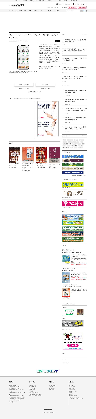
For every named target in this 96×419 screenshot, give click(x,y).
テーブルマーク (66, 147)
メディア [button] (49, 10)
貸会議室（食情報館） (74, 397)
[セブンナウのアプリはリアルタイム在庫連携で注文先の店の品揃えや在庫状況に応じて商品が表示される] (23, 57)
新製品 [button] (35, 10)
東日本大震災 (74, 145)
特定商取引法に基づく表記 (35, 394)
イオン (75, 147)
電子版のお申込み (72, 7)
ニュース (11, 41)
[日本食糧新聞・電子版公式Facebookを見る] (84, 11)
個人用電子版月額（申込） (15, 386)
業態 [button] (25, 10)
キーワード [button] (42, 10)
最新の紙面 (77, 4)
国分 (83, 143)
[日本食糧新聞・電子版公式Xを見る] (87, 11)
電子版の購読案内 (13, 385)
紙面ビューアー (61, 4)
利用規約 (31, 391)
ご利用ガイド (57, 7)
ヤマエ (69, 145)
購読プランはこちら (24, 84)
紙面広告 (51, 386)
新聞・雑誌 (41, 0)
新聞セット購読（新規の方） (15, 400)
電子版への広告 (52, 385)
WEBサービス (17, 0)
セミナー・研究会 (58, 0)
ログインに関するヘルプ (34, 91)
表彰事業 (71, 394)
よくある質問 (32, 389)
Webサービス (72, 386)
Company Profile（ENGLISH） (76, 398)
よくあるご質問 (49, 7)
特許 (71, 147)
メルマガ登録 (64, 7)
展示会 (65, 0)
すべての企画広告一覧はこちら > (79, 175)
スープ (79, 143)
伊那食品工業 (65, 143)
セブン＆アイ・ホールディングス (34, 98)
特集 (30, 10)
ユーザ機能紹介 (32, 386)
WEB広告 (25, 0)
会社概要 (71, 385)
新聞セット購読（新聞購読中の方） (17, 398)
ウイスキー (81, 145)
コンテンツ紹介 (32, 385)
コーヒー (80, 147)
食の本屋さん (49, 0)
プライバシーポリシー (34, 392)
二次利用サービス (33, 0)
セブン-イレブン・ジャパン (21, 98)
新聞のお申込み (82, 7)
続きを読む (45, 84)
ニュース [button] (11, 10)
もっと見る (56, 10)
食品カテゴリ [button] (19, 10)
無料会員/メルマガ (13, 401)
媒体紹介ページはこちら (67, 187)
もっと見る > (84, 34)
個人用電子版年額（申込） (15, 388)
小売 (16, 41)
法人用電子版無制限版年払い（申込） (17, 397)
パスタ (64, 145)
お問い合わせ (12, 403)
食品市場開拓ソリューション (75, 0)
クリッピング (69, 4)
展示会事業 (51, 388)
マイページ (49, 409)
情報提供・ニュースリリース (35, 395)
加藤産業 (74, 143)
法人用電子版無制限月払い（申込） (17, 395)
